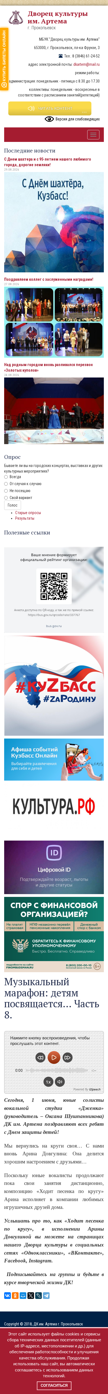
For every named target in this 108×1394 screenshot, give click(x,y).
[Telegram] (46, 1295)
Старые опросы (28, 512)
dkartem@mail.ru (86, 64)
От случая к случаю (26, 483)
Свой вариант (21, 497)
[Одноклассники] (15, 1295)
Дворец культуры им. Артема (58, 17)
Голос (12, 505)
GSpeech (94, 1089)
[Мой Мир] (23, 1295)
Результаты (24, 518)
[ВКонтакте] (7, 1295)
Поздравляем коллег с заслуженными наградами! (48, 279)
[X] (30, 1295)
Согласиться (54, 1385)
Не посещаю (20, 490)
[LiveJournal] (38, 1295)
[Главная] (18, 17)
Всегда (15, 477)
